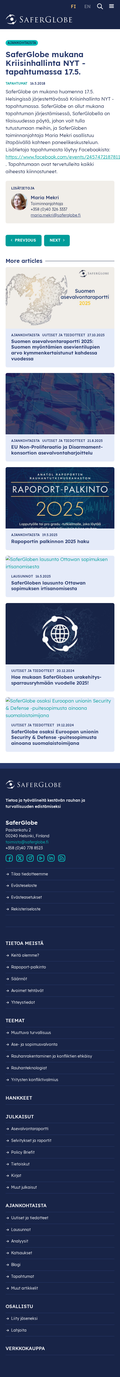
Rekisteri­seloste (25, 909)
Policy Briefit (23, 1152)
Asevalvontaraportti (30, 1128)
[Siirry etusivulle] (39, 19)
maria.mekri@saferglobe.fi (56, 215)
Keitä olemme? (25, 955)
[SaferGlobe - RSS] (61, 858)
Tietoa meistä (25, 943)
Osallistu (19, 1306)
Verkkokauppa (25, 1348)
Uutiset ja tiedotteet (29, 1217)
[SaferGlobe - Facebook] (9, 858)
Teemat (15, 1020)
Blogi (16, 1264)
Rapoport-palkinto (28, 967)
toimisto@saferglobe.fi (27, 842)
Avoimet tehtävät (27, 990)
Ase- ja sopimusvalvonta (34, 1044)
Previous (25, 240)
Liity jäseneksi (24, 1318)
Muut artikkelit (24, 1288)
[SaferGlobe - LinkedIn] (51, 858)
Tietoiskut (20, 1164)
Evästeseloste (24, 885)
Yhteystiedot (23, 1002)
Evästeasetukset (26, 897)
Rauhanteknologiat (29, 1067)
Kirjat (16, 1175)
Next (56, 240)
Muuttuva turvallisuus (31, 1032)
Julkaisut (20, 1116)
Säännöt (19, 978)
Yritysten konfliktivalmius (34, 1079)
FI (73, 6)
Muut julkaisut (24, 1187)
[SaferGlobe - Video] (41, 858)
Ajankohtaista (22, 43)
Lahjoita (19, 1330)
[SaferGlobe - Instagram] (30, 858)
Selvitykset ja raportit (31, 1140)
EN (87, 6)
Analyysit (19, 1241)
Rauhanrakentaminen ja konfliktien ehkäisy (51, 1056)
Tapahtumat (16, 83)
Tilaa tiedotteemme (29, 874)
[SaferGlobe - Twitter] (20, 858)
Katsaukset (21, 1252)
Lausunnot (21, 1229)
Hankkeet (19, 1098)
